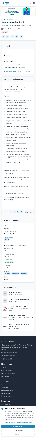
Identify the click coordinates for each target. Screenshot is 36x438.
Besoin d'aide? (6, 393)
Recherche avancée (8, 373)
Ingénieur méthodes (15, 292)
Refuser (18, 435)
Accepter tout (19, 426)
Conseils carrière (7, 390)
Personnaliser (19, 430)
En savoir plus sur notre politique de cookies (18, 422)
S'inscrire (4, 387)
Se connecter (5, 385)
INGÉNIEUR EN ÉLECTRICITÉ (18, 307)
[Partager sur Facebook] (3, 36)
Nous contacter (6, 396)
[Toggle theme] (31, 3)
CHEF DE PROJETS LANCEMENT (19, 299)
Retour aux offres (8, 19)
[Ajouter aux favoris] (21, 36)
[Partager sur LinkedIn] (7, 36)
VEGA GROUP (6, 25)
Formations (5, 376)
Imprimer (29, 212)
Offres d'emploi (6, 370)
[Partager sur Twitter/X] (12, 36)
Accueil (3, 368)
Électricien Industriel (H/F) (17, 315)
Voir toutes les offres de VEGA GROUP (18, 71)
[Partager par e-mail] (17, 36)
